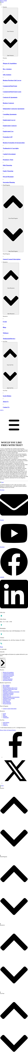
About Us (5, 401)
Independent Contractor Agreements (13, 108)
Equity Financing (8, 171)
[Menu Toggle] (0, 4)
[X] (15, 783)
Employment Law (8, 131)
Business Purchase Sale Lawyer (12, 80)
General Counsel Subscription (11, 259)
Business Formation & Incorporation (14, 142)
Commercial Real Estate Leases (12, 91)
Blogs (4, 327)
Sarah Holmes (7, 396)
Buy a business (7, 69)
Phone (1, 646)
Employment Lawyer (9, 120)
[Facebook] (15, 757)
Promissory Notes (8, 159)
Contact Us (6, 407)
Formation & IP (7, 137)
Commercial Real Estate (10, 86)
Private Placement (8, 176)
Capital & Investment (9, 154)
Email (1, 658)
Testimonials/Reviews (9, 338)
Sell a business (7, 74)
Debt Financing (7, 165)
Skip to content (3, 0)
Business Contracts (8, 103)
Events (5, 321)
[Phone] (1, 644)
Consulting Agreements (10, 114)
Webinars (5, 333)
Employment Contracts (10, 125)
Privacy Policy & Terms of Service (8, 730)
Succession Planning (9, 182)
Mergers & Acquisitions (10, 63)
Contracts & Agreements (10, 97)
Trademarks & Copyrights (11, 148)
